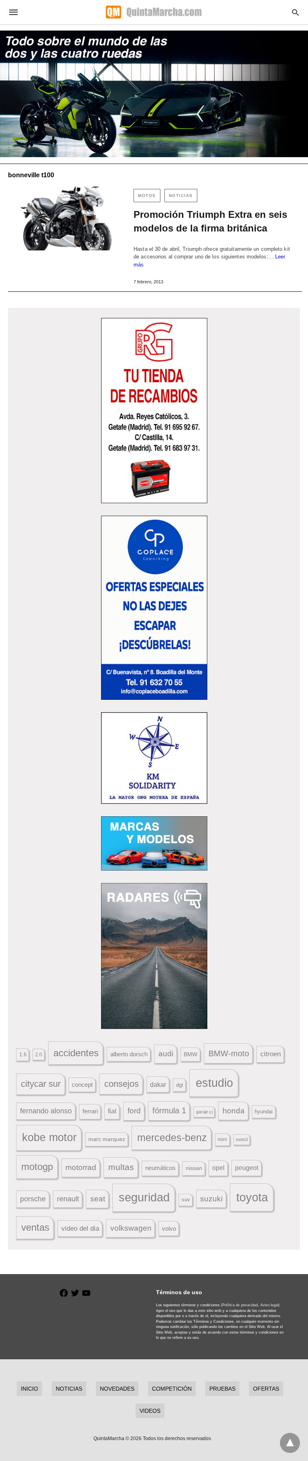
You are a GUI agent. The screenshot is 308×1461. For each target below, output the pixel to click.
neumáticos (160, 1167)
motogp (37, 1166)
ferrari (90, 1111)
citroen (270, 1054)
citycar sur (41, 1084)
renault (68, 1199)
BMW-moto (229, 1053)
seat (97, 1199)
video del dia (80, 1228)
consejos (121, 1084)
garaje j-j (204, 1111)
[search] (295, 12)
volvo (169, 1228)
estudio (214, 1082)
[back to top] (290, 1443)
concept (82, 1085)
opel (218, 1167)
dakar (158, 1084)
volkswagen (131, 1228)
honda (234, 1111)
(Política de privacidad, (240, 1305)
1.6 (22, 1054)
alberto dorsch (129, 1054)
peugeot (246, 1167)
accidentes (76, 1052)
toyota (252, 1197)
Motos (147, 195)
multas (121, 1167)
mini (222, 1139)
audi (165, 1053)
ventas (35, 1227)
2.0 (38, 1054)
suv (186, 1200)
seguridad (144, 1197)
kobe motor (49, 1137)
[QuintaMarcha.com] (153, 12)
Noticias (181, 195)
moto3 (242, 1139)
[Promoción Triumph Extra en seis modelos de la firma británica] (67, 218)
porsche (33, 1199)
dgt (179, 1085)
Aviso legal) (270, 1305)
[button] (154, 410)
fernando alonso (46, 1111)
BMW (190, 1054)
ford (134, 1111)
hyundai (264, 1112)
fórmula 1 (169, 1110)
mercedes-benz (172, 1137)
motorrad (80, 1167)
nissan (194, 1168)
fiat (112, 1111)
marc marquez (106, 1139)
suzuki (211, 1199)
